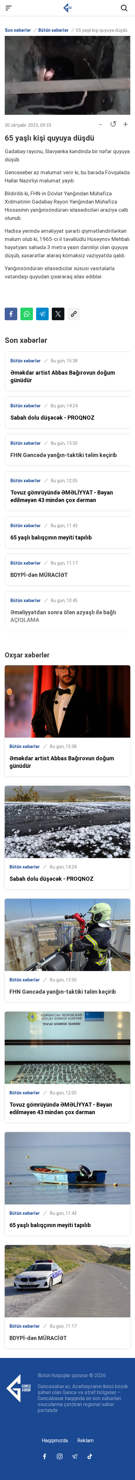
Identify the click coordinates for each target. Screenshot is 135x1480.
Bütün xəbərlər (53, 30)
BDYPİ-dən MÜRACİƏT (39, 575)
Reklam (85, 1441)
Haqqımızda (55, 1441)
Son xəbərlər (18, 30)
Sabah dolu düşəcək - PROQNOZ (52, 417)
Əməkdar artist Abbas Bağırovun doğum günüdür (62, 376)
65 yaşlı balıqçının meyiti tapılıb (51, 537)
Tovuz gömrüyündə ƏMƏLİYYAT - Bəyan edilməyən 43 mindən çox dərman (61, 496)
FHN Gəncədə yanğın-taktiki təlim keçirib (63, 455)
